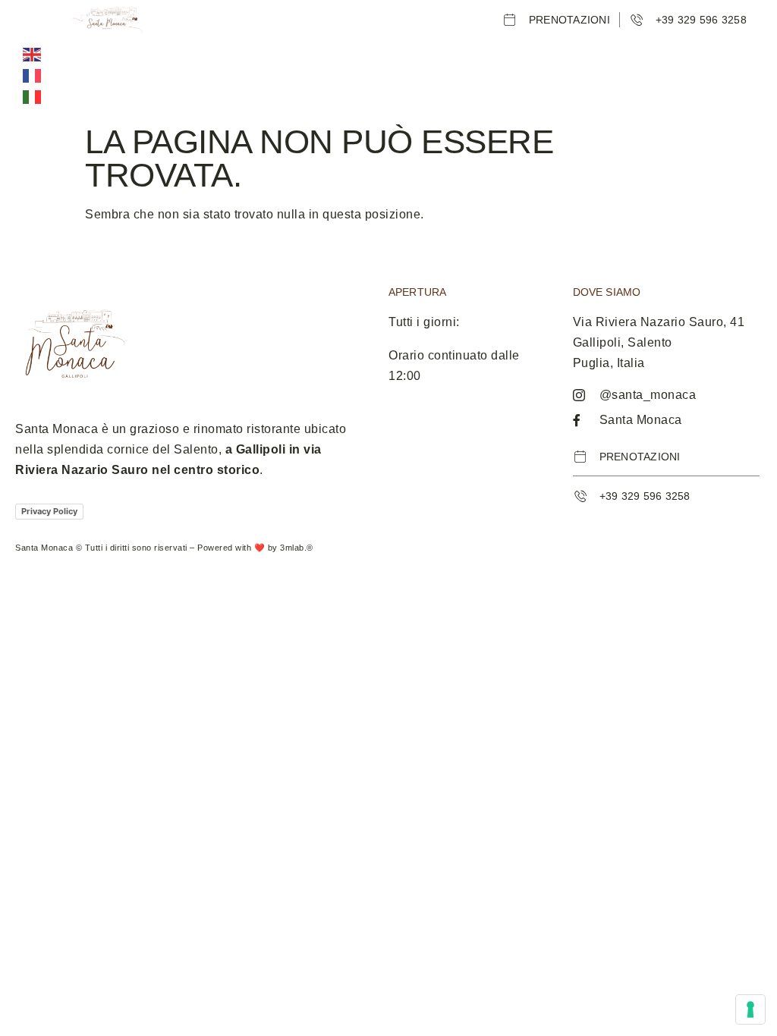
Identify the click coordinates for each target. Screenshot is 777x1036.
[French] (32, 75)
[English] (32, 54)
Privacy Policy (49, 511)
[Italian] (32, 96)
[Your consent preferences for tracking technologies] (750, 1009)
